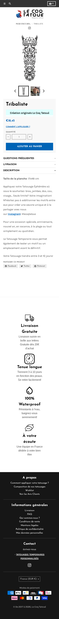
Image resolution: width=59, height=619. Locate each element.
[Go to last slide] (15, 91)
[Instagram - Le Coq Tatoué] (29, 28)
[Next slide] (43, 91)
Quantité (10, 132)
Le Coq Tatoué (39, 606)
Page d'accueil (23, 24)
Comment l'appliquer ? (18, 127)
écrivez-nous (29, 549)
